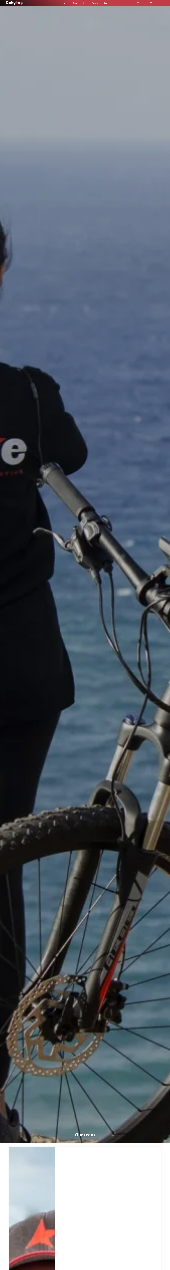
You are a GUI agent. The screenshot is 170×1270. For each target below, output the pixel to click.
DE (151, 3)
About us (95, 3)
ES (144, 3)
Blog (105, 3)
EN (138, 3)
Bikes (84, 3)
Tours (75, 3)
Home (65, 3)
